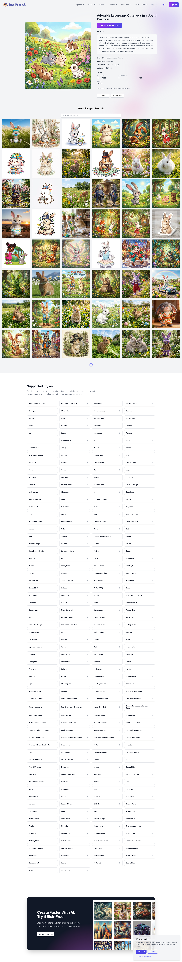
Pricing (145, 5)
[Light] (156, 4)
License (99, 88)
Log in (163, 5)
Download (118, 95)
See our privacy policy (143, 956)
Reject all (152, 951)
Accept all (141, 951)
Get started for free (46, 941)
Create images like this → (109, 25)
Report (117, 65)
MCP (137, 5)
